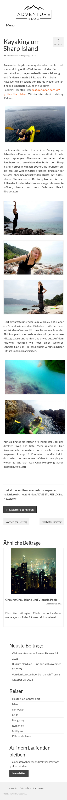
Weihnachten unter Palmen (28, 653)
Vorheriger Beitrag (16, 521)
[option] (33, 589)
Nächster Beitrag (52, 521)
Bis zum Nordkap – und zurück (30, 663)
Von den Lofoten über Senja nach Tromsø (36, 674)
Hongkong (25, 55)
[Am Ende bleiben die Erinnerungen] (33, 571)
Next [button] (61, 591)
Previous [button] (6, 591)
